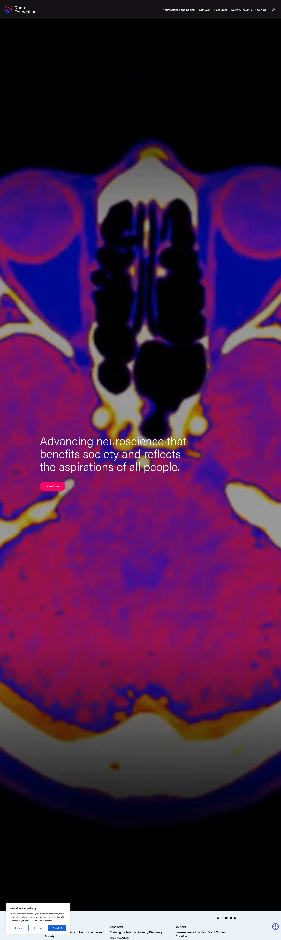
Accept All (57, 927)
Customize (19, 927)
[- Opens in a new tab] (217, 918)
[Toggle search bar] (273, 10)
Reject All (38, 927)
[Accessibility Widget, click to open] (275, 926)
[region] (38, 918)
